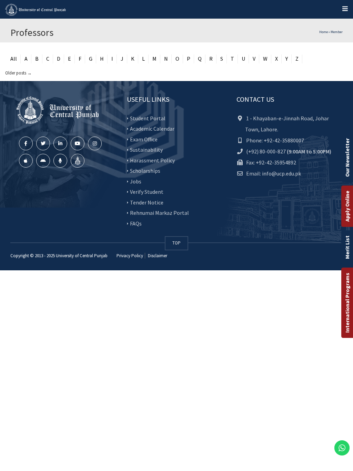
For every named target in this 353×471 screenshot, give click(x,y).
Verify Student (146, 191)
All (13, 58)
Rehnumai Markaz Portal (159, 212)
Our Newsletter (347, 157)
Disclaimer (157, 256)
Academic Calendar (152, 128)
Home (323, 32)
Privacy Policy (130, 256)
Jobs (135, 181)
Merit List (347, 247)
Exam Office (144, 139)
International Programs (347, 303)
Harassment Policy (152, 160)
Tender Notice (146, 202)
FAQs (136, 223)
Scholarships (145, 170)
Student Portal (147, 117)
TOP (176, 243)
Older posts (18, 73)
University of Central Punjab (82, 256)
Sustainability (146, 149)
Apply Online (347, 206)
